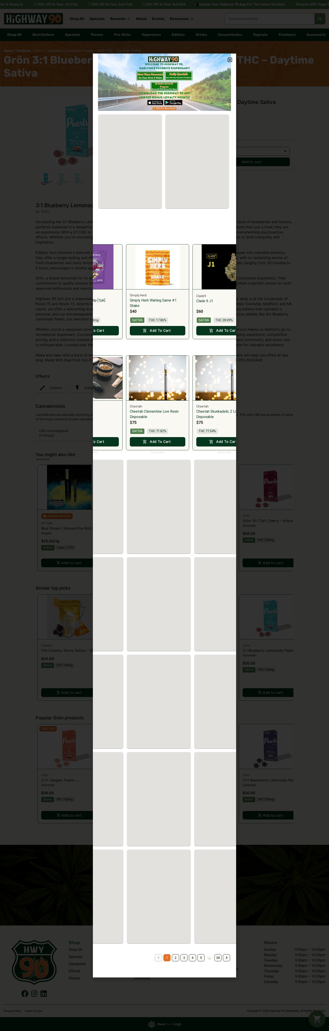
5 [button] (201, 958)
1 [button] (167, 958)
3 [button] (184, 958)
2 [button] (175, 958)
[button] (230, 60)
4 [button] (193, 958)
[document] (164, 515)
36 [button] (218, 958)
